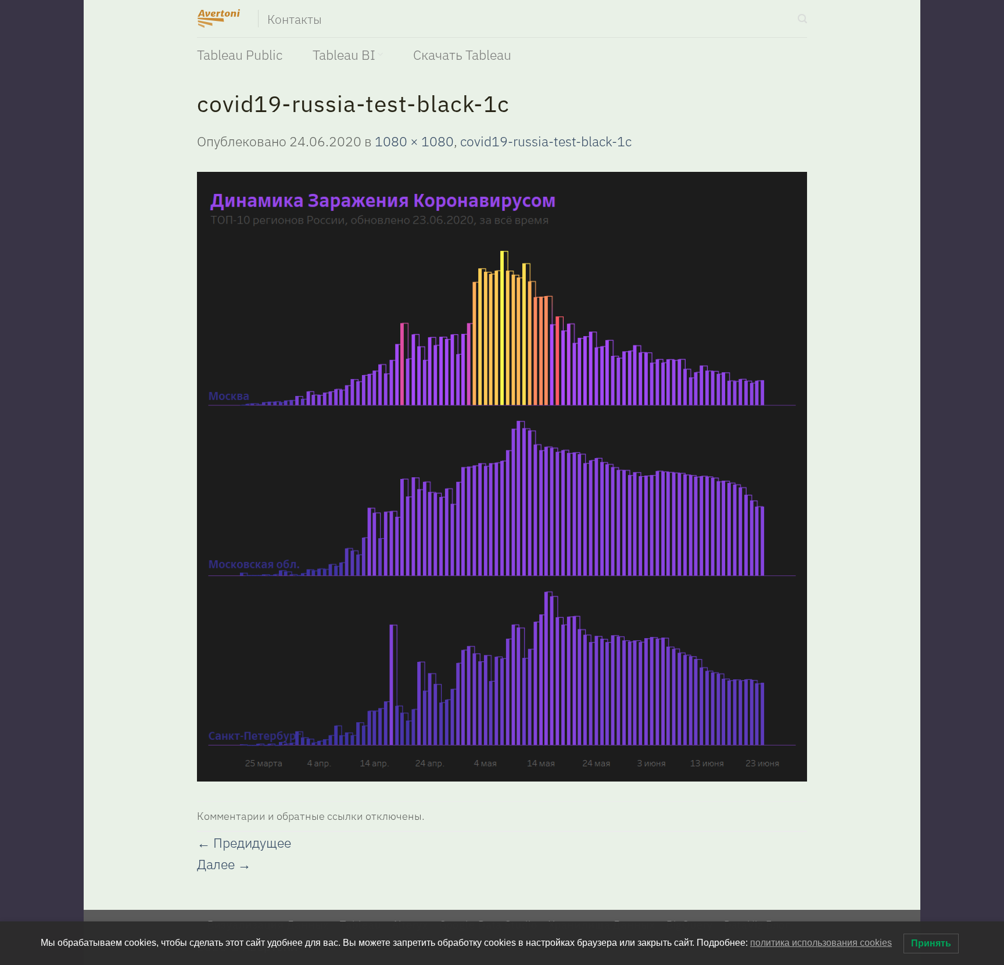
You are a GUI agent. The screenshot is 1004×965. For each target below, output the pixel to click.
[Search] (802, 19)
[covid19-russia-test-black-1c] (502, 475)
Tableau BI (344, 54)
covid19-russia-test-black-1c (546, 141)
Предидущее (244, 842)
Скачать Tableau (462, 54)
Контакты (294, 19)
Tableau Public (239, 54)
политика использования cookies (821, 943)
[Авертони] (219, 18)
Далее (224, 864)
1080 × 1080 (414, 141)
